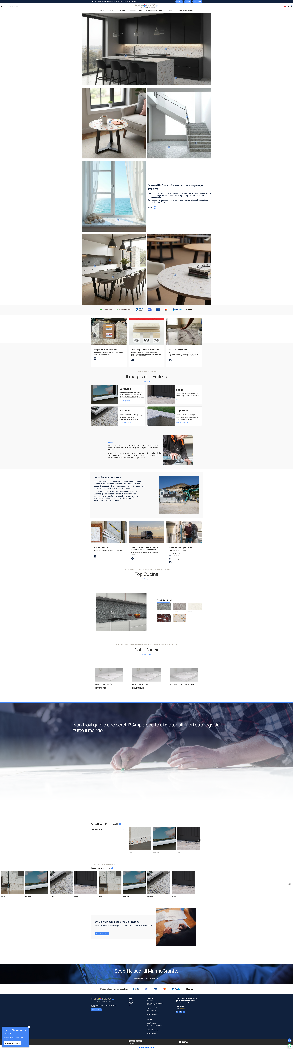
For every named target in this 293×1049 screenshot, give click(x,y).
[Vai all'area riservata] (288, 6)
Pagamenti (131, 1002)
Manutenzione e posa (154, 11)
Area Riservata (179, 1)
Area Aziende (187, 1)
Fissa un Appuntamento (13, 1043)
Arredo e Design (135, 11)
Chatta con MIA (196, 1)
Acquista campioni (186, 11)
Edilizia (102, 11)
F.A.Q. (130, 1005)
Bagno (122, 11)
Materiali (170, 11)
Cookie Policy (139, 1041)
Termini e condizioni (133, 1007)
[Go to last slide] (131, 840)
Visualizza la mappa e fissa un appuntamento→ (146, 978)
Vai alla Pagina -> (146, 381)
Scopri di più (150, 207)
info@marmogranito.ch (152, 1014)
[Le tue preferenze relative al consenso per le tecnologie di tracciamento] (290, 1046)
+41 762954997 (110, 1)
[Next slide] (199, 840)
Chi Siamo (131, 1000)
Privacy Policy (132, 1041)
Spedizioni (131, 1003)
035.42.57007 (152, 1029)
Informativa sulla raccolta (146, 1047)
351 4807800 (155, 1031)
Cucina (112, 11)
